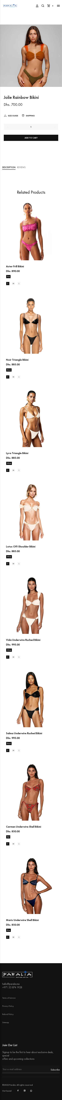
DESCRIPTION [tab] (8, 167)
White (9, 463)
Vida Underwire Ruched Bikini (23, 640)
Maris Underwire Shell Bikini (22, 920)
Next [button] (59, 56)
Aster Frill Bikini (15, 266)
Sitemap (5, 1022)
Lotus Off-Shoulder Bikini (20, 546)
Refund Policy (8, 1014)
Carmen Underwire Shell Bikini (23, 826)
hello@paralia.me (11, 984)
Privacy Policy (8, 1006)
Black (9, 370)
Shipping (30, 115)
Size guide (13, 115)
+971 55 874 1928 (12, 987)
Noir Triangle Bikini (17, 359)
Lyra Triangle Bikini (17, 453)
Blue (8, 930)
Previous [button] (3, 56)
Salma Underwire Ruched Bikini (24, 733)
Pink (8, 276)
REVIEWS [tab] (21, 167)
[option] (31, 56)
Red (8, 837)
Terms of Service (8, 997)
